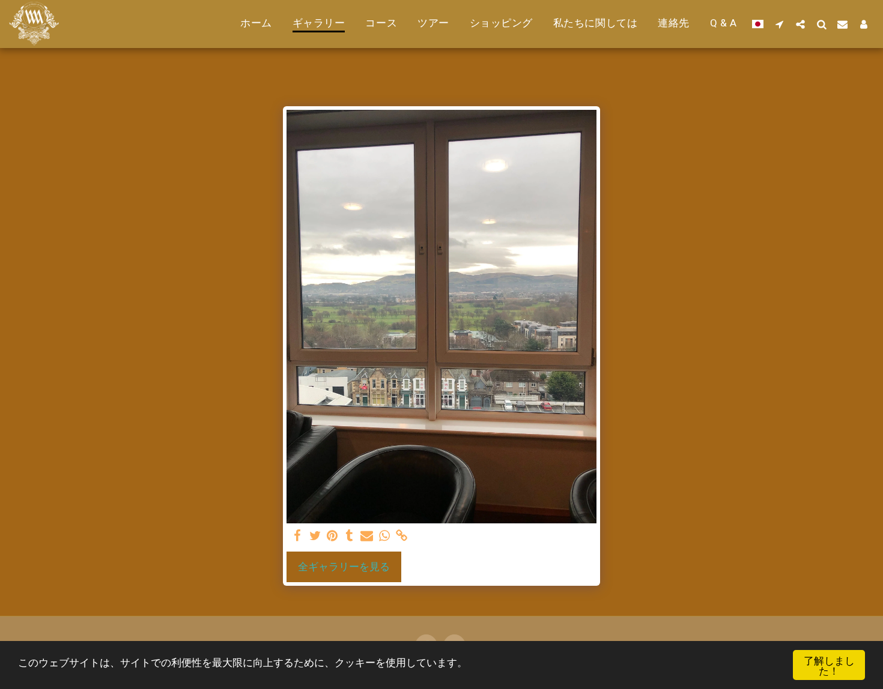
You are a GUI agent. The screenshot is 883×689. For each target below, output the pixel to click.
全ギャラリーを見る (344, 566)
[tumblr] (350, 536)
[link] (401, 536)
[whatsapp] (384, 536)
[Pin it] (332, 536)
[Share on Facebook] (297, 536)
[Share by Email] (366, 536)
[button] (779, 24)
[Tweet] (315, 536)
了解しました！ (829, 665)
